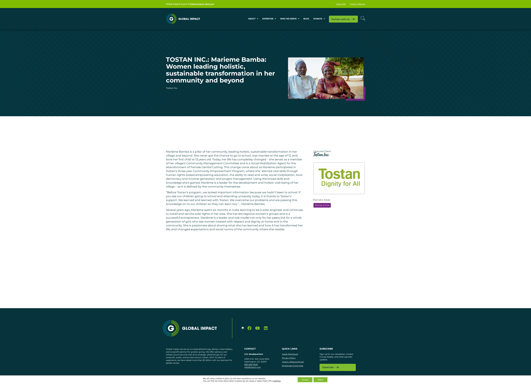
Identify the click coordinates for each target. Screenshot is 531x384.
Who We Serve (288, 18)
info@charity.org (252, 367)
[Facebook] (249, 328)
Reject (320, 379)
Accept (305, 379)
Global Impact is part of (190, 4)
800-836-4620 (251, 364)
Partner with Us (340, 19)
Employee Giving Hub (292, 365)
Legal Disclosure (290, 354)
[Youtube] (257, 328)
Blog (306, 18)
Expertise (267, 18)
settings (277, 381)
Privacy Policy (289, 358)
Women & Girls (322, 205)
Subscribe (341, 4)
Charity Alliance (357, 4)
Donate (317, 18)
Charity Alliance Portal (293, 362)
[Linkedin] (266, 328)
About (252, 18)
